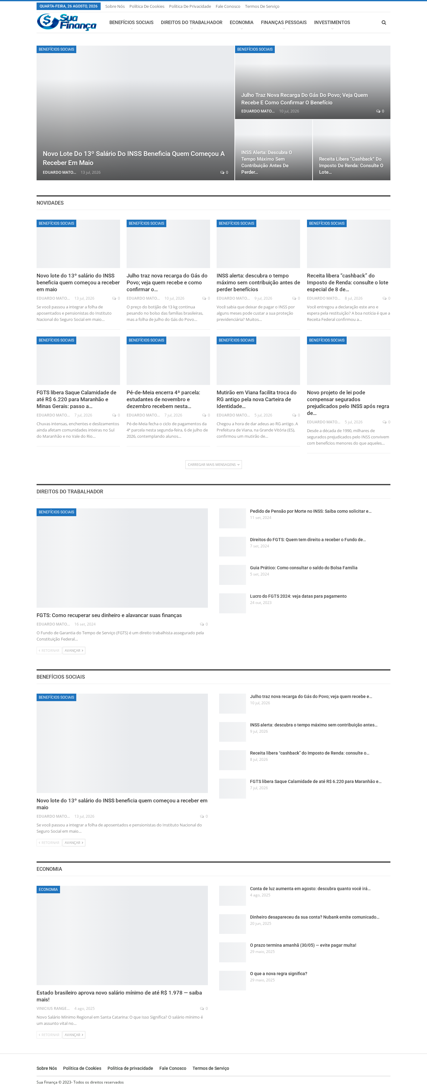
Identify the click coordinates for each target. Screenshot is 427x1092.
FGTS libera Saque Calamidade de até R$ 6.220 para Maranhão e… (316, 781)
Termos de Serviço (262, 6)
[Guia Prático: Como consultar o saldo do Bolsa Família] (232, 575)
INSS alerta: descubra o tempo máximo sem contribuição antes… (314, 724)
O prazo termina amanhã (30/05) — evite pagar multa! (303, 945)
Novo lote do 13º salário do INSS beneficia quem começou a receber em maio (78, 282)
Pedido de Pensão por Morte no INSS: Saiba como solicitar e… (311, 511)
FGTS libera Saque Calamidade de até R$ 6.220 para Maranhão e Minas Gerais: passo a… (76, 399)
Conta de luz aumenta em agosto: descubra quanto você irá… (310, 888)
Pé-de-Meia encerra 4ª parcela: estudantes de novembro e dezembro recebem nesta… (163, 399)
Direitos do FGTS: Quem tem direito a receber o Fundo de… (308, 539)
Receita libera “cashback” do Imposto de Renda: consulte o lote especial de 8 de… (347, 282)
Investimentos (332, 22)
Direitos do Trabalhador (191, 22)
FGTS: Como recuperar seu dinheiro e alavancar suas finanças (109, 615)
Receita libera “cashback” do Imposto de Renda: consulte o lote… (351, 165)
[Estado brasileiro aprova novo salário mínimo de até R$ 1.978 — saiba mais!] (122, 935)
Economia (242, 22)
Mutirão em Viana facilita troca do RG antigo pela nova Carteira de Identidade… (257, 399)
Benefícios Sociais (131, 22)
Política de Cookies (146, 6)
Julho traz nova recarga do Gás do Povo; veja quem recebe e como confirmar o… (167, 282)
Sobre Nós (115, 6)
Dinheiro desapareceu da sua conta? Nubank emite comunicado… (314, 917)
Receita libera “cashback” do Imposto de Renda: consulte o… (309, 752)
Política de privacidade (190, 6)
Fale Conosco (228, 6)
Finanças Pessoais (284, 22)
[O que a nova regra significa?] (232, 981)
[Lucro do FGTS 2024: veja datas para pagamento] (232, 603)
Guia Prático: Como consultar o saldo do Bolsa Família (304, 567)
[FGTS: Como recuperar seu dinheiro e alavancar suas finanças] (122, 558)
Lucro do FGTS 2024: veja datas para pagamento (298, 596)
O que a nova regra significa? (278, 973)
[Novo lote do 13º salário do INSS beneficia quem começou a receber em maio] (135, 113)
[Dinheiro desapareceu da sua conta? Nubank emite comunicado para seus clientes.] (232, 924)
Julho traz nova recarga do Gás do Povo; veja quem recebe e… (311, 696)
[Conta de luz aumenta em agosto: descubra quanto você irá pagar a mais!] (232, 896)
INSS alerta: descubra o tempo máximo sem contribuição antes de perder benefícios (258, 282)
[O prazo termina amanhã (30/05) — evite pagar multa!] (232, 952)
